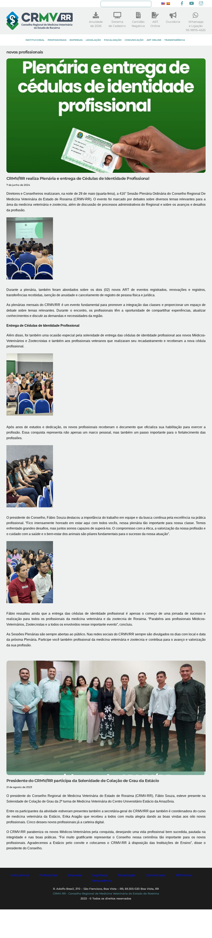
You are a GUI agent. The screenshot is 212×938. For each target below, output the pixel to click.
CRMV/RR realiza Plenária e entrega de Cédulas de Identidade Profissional (77, 178)
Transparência (174, 40)
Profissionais (57, 40)
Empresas (76, 40)
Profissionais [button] (48, 875)
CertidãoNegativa (138, 24)
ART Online (154, 40)
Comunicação (134, 40)
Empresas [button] (74, 875)
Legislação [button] (100, 875)
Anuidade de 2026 (96, 24)
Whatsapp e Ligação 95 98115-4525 (196, 26)
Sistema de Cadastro (117, 24)
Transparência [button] (101, 880)
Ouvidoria (173, 22)
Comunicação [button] (155, 875)
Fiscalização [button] (126, 875)
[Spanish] (168, 3)
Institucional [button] (20, 875)
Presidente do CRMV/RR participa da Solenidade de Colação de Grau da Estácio (82, 780)
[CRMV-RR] (39, 27)
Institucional (35, 40)
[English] (163, 3)
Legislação (93, 40)
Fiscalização (113, 40)
